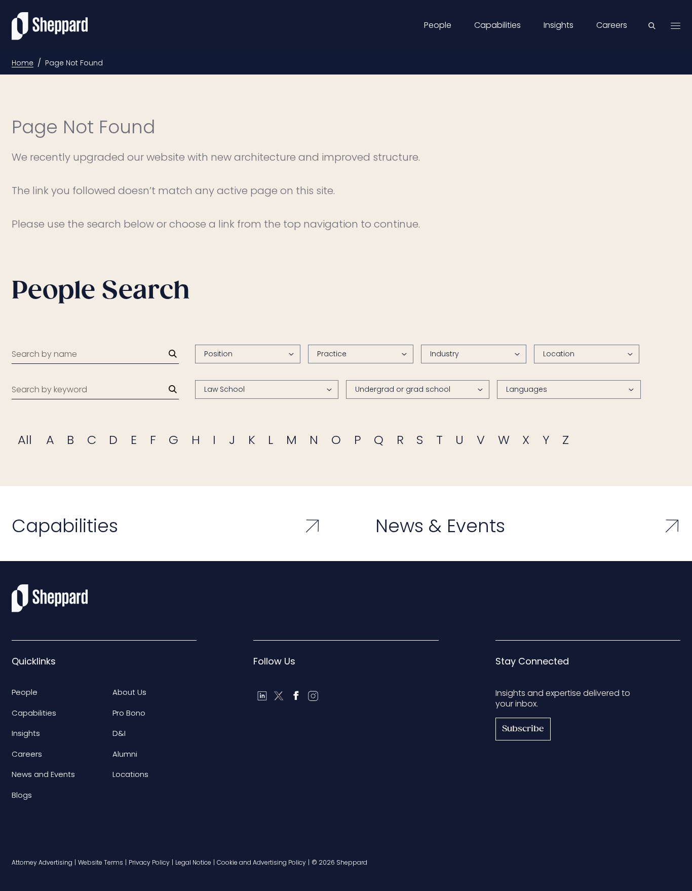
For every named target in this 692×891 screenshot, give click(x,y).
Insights (558, 25)
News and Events (43, 774)
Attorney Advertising (42, 862)
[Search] (173, 354)
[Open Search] (652, 25)
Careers (611, 25)
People (437, 25)
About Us (129, 692)
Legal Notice (193, 862)
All (25, 439)
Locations (130, 774)
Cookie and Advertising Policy (261, 862)
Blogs (22, 795)
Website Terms (100, 862)
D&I (119, 733)
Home (22, 63)
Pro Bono (128, 713)
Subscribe (523, 729)
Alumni (124, 754)
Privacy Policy (149, 862)
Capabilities (497, 25)
